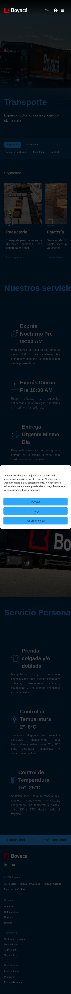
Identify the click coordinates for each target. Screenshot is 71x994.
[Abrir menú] (62, 10)
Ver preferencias (35, 520)
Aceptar (35, 501)
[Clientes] (55, 10)
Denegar (35, 511)
